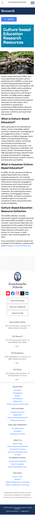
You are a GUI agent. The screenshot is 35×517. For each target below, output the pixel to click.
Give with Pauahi (17, 301)
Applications (17, 415)
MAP (17, 346)
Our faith (17, 454)
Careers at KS (17, 313)
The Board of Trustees (18, 449)
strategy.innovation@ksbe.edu (18, 246)
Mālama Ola (17, 401)
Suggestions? (25, 511)
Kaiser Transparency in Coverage (17, 485)
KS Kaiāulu (17, 431)
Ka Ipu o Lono (17, 476)
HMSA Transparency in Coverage (17, 482)
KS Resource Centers (17, 420)
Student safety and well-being (17, 404)
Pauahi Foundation (17, 464)
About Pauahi (17, 443)
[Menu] (32, 3)
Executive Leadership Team (17, 452)
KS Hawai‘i (17, 390)
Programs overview (17, 412)
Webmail (17, 479)
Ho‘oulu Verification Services (17, 417)
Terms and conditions (12, 511)
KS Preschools (18, 398)
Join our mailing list (17, 307)
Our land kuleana (18, 428)
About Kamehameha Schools (17, 446)
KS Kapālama (17, 393)
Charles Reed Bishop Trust (17, 467)
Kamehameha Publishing (17, 461)
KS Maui (18, 396)
